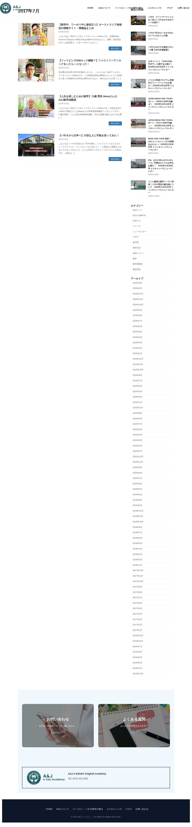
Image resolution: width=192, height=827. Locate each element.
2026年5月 (137, 288)
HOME (49, 809)
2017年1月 (137, 630)
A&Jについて (62, 809)
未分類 (136, 242)
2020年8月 (137, 473)
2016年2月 (137, 663)
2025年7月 (137, 321)
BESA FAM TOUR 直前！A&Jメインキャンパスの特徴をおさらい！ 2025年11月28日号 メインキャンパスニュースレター (161, 144)
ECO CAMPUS (139, 215)
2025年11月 (138, 299)
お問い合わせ (142, 809)
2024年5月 (137, 386)
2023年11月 (138, 407)
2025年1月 (137, 353)
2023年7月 (137, 424)
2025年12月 (138, 294)
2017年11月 (138, 576)
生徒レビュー (138, 253)
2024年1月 (137, 402)
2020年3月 (137, 494)
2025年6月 (137, 326)
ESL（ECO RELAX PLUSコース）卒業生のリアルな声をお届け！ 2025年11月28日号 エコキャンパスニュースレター (161, 165)
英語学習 (137, 269)
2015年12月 (138, 673)
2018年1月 (137, 565)
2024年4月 (137, 391)
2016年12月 (138, 635)
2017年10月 (138, 581)
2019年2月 (137, 505)
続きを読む (115, 48)
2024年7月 (137, 380)
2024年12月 (138, 359)
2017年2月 (137, 625)
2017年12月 (138, 570)
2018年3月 (137, 554)
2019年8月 (137, 500)
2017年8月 (137, 592)
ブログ (128, 809)
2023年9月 (137, 413)
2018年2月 (137, 559)
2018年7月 (137, 532)
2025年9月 (137, 310)
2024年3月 (137, 397)
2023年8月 (137, 418)
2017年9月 (137, 587)
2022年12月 (138, 456)
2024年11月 (138, 364)
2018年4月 (137, 549)
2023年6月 (137, 429)
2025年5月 (137, 332)
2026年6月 (137, 283)
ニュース (137, 226)
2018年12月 (138, 511)
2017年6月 (137, 603)
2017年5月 (137, 608)
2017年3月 (137, 619)
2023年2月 (137, 446)
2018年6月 (137, 538)
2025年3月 (137, 342)
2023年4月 (137, 435)
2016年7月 (137, 646)
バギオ (136, 237)
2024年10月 (138, 370)
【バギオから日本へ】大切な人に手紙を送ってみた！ (88, 135)
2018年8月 (137, 527)
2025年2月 (137, 348)
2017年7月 (137, 597)
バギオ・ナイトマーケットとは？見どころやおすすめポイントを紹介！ (161, 19)
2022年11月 (138, 462)
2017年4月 (137, 614)
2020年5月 (137, 484)
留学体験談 (138, 264)
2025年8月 (137, 315)
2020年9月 (137, 467)
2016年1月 (137, 668)
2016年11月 (138, 641)
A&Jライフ (137, 210)
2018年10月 (138, 521)
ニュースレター (139, 231)
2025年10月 (138, 304)
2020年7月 (137, 478)
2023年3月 (137, 440)
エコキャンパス (114, 809)
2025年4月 (137, 337)
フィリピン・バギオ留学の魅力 (88, 809)
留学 (135, 258)
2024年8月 (137, 375)
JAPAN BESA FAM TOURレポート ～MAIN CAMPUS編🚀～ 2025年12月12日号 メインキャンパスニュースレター (161, 104)
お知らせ (137, 220)
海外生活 (137, 248)
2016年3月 (137, 657)
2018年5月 (137, 543)
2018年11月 (138, 516)
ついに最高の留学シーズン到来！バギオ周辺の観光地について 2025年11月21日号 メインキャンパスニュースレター (161, 187)
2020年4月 (137, 489)
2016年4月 (137, 652)
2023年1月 (137, 451)
